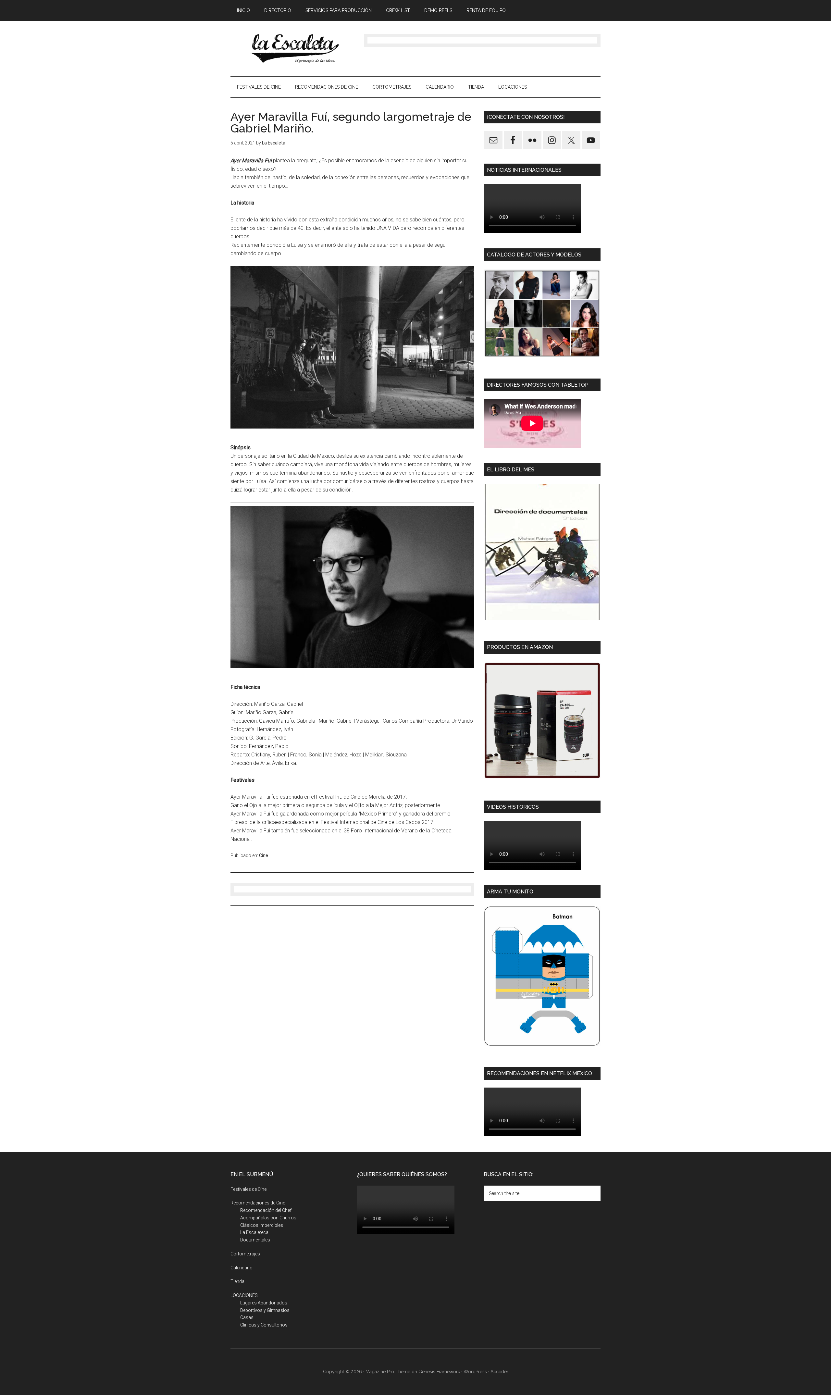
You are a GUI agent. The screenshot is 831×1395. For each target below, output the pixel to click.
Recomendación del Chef (265, 1210)
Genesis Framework (439, 1371)
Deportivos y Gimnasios (265, 1310)
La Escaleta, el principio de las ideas (292, 48)
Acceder (499, 1371)
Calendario (241, 1267)
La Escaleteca (254, 1232)
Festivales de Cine (248, 1189)
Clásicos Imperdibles (261, 1225)
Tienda (237, 1281)
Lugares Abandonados (263, 1302)
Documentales (255, 1239)
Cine (263, 855)
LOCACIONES (244, 1295)
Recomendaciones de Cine (257, 1202)
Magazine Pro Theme (388, 1371)
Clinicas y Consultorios (264, 1324)
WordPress (475, 1371)
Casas (247, 1317)
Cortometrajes (245, 1253)
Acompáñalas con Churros (268, 1217)
